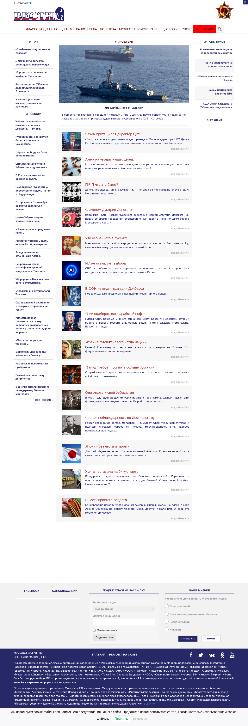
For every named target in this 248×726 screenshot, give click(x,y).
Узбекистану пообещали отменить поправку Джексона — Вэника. (31, 125)
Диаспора (34, 29)
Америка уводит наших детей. (109, 159)
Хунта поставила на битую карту (111, 471)
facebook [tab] (31, 590)
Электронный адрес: (107, 615)
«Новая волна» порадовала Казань (215, 78)
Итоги (211, 638)
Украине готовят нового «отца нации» (115, 342)
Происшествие (146, 29)
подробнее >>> (180, 148)
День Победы (56, 29)
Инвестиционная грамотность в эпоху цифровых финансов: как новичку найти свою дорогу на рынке (33, 325)
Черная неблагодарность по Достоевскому (120, 418)
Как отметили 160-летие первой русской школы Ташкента (32, 88)
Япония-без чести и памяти (107, 446)
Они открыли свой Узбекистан (109, 392)
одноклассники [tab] (64, 590)
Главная (98, 654)
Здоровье (171, 29)
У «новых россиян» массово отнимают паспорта (29, 103)
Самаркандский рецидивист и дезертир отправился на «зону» (33, 306)
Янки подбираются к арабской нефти (115, 314)
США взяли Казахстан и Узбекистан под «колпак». (216, 105)
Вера (93, 29)
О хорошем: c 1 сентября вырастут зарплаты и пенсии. (31, 206)
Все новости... (44, 399)
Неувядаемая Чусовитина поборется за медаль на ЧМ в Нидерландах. (33, 191)
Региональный (180, 621)
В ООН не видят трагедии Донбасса (114, 288)
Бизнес (125, 29)
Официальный (180, 606)
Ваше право (204, 29)
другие (150, 703)
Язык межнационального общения (193, 614)
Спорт (187, 29)
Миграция (78, 29)
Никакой (175, 629)
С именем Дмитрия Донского (108, 210)
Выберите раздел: (105, 602)
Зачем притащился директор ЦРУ (112, 134)
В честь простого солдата (107, 500)
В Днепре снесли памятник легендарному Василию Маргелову (32, 390)
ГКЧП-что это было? (101, 184)
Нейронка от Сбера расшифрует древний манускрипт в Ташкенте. (31, 268)
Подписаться (105, 637)
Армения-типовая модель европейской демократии (216, 51)
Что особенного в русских (106, 238)
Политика (108, 29)
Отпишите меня (107, 630)
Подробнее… (141, 718)
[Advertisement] (37, 443)
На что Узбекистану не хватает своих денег (218, 64)
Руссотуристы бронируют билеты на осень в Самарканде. (32, 140)
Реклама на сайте (123, 654)
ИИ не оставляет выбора (105, 263)
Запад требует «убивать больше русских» (119, 367)
